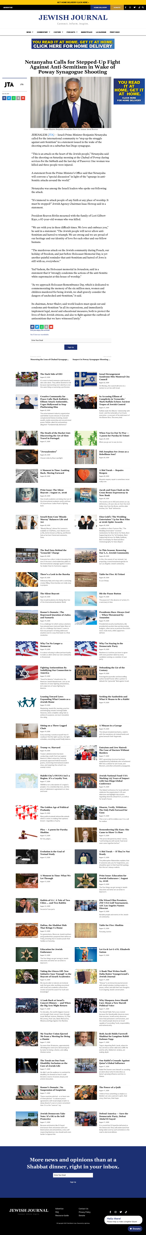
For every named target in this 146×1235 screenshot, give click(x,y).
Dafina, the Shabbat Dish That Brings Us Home (53, 926)
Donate (82, 1215)
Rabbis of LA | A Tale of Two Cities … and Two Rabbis (55, 901)
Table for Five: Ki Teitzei (112, 574)
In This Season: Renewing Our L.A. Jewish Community (114, 551)
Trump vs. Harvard (50, 747)
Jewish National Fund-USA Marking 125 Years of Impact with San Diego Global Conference (114, 779)
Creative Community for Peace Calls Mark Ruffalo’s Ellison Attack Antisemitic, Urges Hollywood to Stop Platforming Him (54, 402)
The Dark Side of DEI (51, 374)
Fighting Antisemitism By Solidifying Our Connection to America (55, 670)
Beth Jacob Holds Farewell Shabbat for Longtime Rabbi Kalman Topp (114, 1036)
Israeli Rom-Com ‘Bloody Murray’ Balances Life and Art (54, 520)
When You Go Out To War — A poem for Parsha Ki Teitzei (114, 434)
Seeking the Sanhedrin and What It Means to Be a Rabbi (114, 698)
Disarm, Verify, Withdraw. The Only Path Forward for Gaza (113, 810)
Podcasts (71, 32)
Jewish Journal (73, 17)
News (28, 32)
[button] (4, 98)
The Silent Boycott (49, 593)
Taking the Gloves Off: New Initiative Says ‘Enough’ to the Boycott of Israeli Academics (55, 974)
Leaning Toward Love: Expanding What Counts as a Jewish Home (55, 699)
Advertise (59, 1208)
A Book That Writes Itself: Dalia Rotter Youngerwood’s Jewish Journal (114, 974)
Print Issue (115, 32)
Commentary (42, 32)
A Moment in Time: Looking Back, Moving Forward (54, 471)
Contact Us (83, 1208)
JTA (51, 134)
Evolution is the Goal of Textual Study (52, 853)
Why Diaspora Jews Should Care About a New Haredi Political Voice (113, 1003)
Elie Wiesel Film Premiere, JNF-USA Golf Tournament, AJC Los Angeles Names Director (113, 904)
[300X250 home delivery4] (129, 91)
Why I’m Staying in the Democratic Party (111, 644)
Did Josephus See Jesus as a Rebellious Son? (114, 453)
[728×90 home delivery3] (73, 43)
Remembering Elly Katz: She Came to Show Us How (114, 831)
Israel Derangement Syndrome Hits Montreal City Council (114, 377)
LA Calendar (101, 32)
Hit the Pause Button (110, 593)
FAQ (57, 1212)
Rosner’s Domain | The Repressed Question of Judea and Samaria (55, 615)
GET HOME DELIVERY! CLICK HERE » (73, 2)
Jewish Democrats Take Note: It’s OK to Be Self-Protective (52, 1116)
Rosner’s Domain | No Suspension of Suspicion (53, 1088)
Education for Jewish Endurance (51, 950)
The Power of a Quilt (110, 1087)
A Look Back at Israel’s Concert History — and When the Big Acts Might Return (55, 1003)
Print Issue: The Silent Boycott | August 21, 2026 (53, 491)
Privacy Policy (84, 1212)
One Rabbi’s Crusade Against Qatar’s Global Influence (114, 1062)
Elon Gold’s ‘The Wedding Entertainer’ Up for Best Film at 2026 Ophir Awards (114, 520)
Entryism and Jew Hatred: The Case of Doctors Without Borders (114, 750)
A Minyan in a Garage (110, 725)
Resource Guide (62, 1215)
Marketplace (86, 32)
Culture (57, 32)
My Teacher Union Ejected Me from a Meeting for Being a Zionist (55, 1036)
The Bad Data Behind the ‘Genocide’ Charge (53, 551)
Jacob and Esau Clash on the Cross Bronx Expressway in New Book (114, 493)
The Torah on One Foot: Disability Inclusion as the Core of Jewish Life (53, 1063)
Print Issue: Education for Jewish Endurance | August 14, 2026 (113, 878)
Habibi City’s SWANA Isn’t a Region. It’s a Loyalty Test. (55, 777)
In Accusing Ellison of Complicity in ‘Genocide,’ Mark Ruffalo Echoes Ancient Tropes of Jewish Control (114, 400)
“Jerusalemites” (48, 451)
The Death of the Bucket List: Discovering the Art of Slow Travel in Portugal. (55, 436)
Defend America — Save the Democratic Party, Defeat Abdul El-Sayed (113, 1116)
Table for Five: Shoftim (111, 925)
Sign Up (71, 347)
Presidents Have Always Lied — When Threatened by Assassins (114, 615)
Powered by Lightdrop (83, 1223)
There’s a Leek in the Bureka (55, 574)
